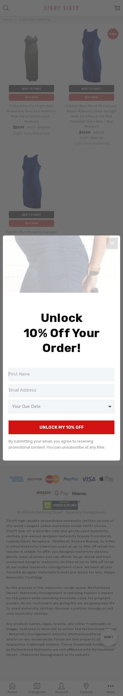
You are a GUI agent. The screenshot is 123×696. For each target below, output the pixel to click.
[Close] (112, 243)
